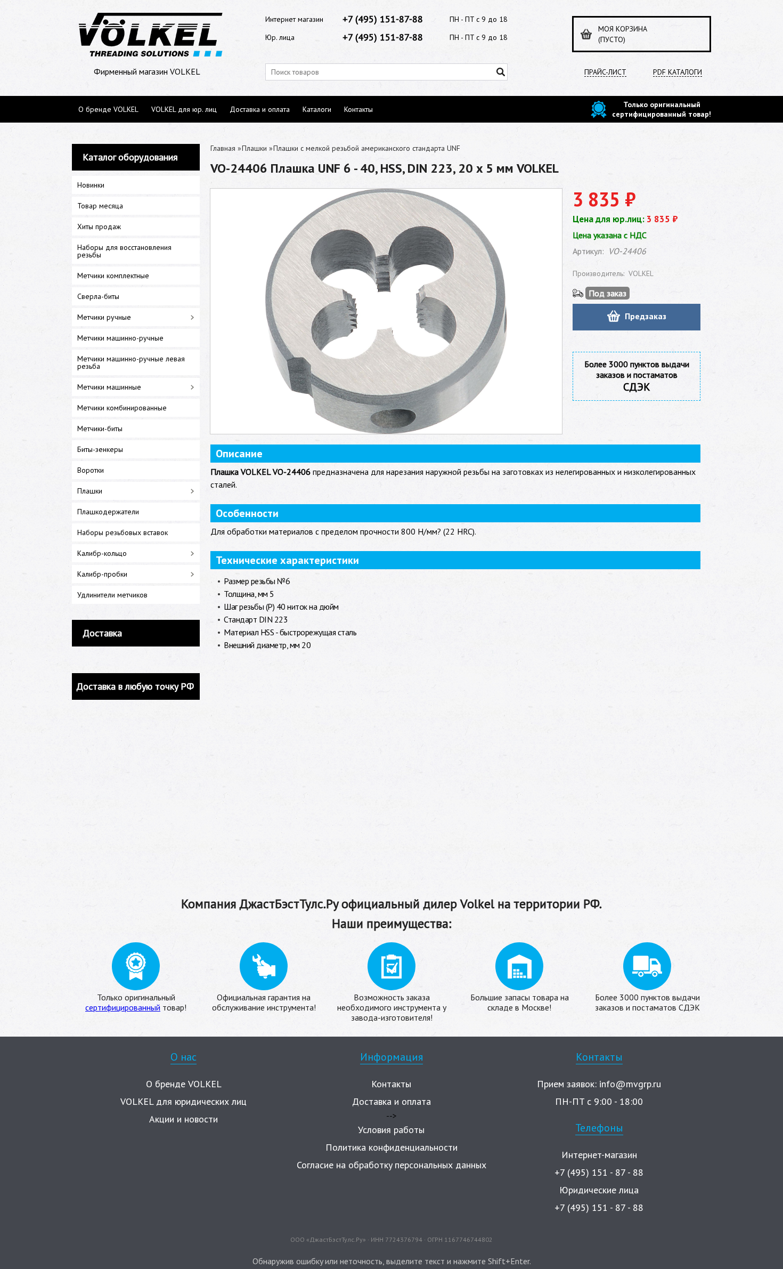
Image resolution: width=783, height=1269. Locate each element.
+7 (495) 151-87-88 (382, 19)
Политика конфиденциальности (391, 1147)
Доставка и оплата (260, 109)
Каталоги (317, 109)
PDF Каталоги (677, 72)
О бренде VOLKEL (108, 109)
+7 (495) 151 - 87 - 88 (598, 1172)
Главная (222, 148)
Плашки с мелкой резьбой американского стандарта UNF (366, 148)
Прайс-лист (605, 72)
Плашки (254, 148)
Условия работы (391, 1129)
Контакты (358, 109)
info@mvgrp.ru (630, 1084)
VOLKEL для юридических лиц (183, 1101)
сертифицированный (122, 1007)
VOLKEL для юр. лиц (184, 109)
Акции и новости (183, 1119)
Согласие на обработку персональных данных (391, 1165)
